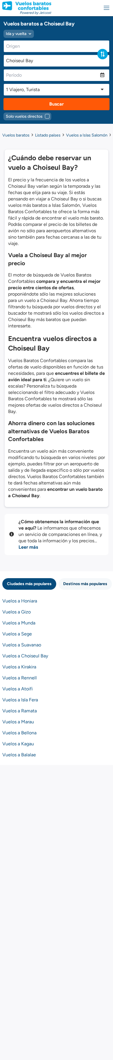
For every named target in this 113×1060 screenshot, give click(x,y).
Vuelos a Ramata (19, 711)
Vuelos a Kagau (18, 743)
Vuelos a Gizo (16, 612)
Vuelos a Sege (17, 634)
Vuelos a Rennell (19, 678)
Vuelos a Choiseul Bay (25, 656)
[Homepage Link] (26, 5)
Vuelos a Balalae (19, 754)
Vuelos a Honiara (19, 601)
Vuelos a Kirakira (19, 667)
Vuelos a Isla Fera (20, 700)
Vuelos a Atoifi (17, 689)
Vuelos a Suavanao (21, 645)
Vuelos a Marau (18, 722)
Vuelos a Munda (18, 623)
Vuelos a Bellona (19, 732)
